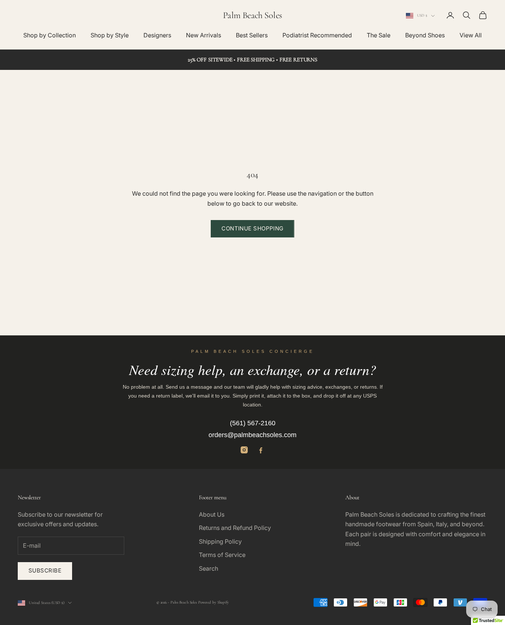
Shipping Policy (220, 541)
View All (471, 35)
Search (208, 568)
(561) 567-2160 (252, 423)
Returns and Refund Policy (235, 527)
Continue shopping (252, 228)
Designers (157, 35)
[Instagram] (244, 450)
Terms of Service (222, 554)
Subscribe (44, 570)
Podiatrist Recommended (317, 35)
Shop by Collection (49, 35)
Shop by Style (110, 35)
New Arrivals (203, 35)
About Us (211, 514)
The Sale (378, 35)
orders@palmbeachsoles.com (252, 435)
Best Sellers (252, 35)
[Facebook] (261, 450)
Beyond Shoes (425, 35)
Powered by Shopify (213, 602)
